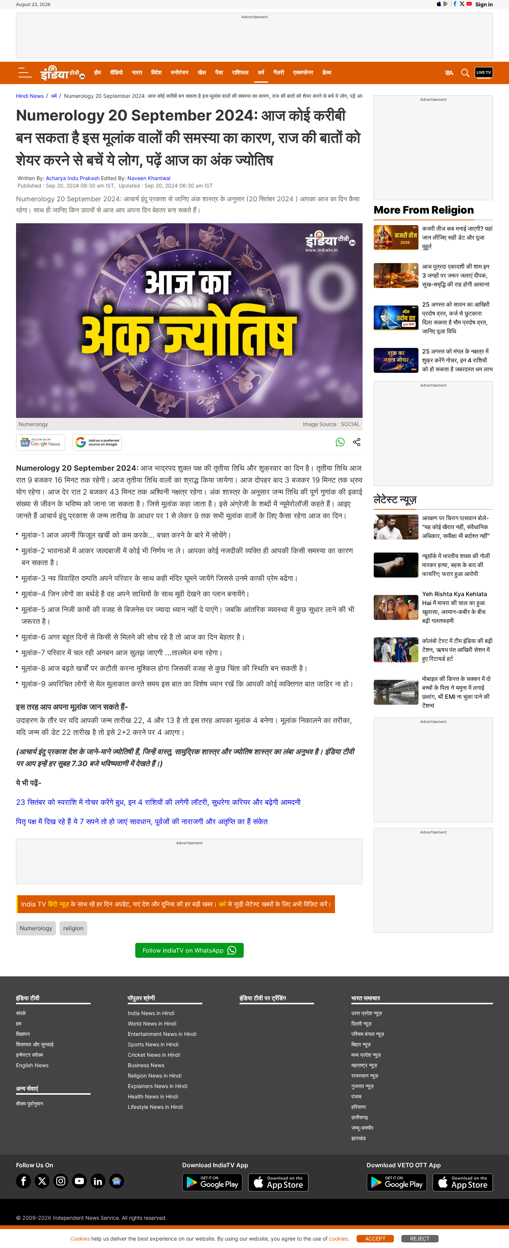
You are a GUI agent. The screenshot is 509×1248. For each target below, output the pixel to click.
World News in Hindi (152, 1023)
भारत (137, 72)
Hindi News (30, 96)
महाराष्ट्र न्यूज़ (364, 1065)
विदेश (156, 72)
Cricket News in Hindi (154, 1055)
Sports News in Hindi (153, 1044)
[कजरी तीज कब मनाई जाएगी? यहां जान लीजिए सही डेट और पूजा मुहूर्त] (396, 237)
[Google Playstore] (212, 1182)
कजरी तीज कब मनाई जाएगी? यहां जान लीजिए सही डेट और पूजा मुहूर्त (457, 237)
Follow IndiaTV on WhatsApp (183, 950)
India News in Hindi (151, 1013)
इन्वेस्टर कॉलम (29, 1055)
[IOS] (439, 3)
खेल (202, 72)
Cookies (80, 1238)
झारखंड (358, 1138)
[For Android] (397, 1182)
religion (73, 928)
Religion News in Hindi (154, 1075)
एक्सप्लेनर (303, 72)
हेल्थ (327, 72)
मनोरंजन (180, 72)
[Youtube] (79, 1181)
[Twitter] (42, 1181)
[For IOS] (463, 1182)
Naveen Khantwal (148, 178)
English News (32, 1065)
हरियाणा (358, 1107)
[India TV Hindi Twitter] (462, 3)
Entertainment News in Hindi (162, 1034)
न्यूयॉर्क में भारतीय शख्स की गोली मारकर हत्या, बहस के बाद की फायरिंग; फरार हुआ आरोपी (456, 564)
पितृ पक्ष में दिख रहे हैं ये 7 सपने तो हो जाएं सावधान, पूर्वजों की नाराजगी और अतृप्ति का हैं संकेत (142, 821)
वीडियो (116, 72)
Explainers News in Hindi (157, 1086)
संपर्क (21, 1013)
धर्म (261, 72)
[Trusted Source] (97, 442)
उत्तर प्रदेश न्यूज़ (366, 1013)
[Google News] (40, 442)
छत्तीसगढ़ (359, 1117)
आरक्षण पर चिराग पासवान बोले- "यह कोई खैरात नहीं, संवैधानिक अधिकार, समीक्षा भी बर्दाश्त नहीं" (456, 527)
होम (97, 72)
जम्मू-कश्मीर (362, 1127)
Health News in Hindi (153, 1096)
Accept (375, 1238)
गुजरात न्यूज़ (362, 1086)
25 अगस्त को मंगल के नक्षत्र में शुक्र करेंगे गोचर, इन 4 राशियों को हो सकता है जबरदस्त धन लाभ (457, 360)
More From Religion (424, 210)
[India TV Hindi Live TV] (484, 73)
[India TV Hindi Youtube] (469, 3)
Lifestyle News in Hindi (155, 1107)
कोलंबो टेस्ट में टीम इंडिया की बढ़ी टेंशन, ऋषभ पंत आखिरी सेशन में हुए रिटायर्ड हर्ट (457, 649)
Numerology (36, 928)
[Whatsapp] (340, 442)
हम (18, 1023)
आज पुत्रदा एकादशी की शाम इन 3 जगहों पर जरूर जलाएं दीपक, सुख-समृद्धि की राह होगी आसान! (456, 275)
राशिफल (240, 72)
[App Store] (278, 1182)
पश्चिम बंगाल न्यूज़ (367, 1034)
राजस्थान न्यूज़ (364, 1075)
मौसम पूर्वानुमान (29, 1103)
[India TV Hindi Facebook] (455, 3)
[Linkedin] (98, 1181)
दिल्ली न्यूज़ (361, 1023)
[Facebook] (23, 1181)
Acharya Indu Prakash (72, 178)
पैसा (219, 72)
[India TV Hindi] (62, 73)
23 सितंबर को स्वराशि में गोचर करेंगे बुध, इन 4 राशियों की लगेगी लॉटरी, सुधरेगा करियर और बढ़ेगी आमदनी (158, 802)
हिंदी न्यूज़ (58, 904)
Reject (420, 1238)
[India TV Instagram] (60, 1181)
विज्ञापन (23, 1034)
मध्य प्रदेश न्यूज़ (366, 1055)
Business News (146, 1065)
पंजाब (356, 1096)
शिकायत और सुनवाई (35, 1044)
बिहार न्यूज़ (361, 1044)
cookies (338, 1238)
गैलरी (279, 72)
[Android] (446, 3)
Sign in (484, 4)
